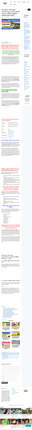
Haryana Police (26, 82)
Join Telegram (28, 425)
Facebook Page (27, 103)
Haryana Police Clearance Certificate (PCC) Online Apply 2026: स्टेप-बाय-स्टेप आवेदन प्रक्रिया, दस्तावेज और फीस (27, 25)
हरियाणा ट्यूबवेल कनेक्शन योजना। (8, 317)
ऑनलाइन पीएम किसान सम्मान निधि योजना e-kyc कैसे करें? (13, 353)
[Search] (29, 10)
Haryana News (26, 81)
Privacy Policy (14, 391)
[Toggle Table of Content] (9, 42)
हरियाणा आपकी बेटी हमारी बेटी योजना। (8, 311)
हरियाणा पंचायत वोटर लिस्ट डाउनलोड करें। (9, 313)
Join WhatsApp (28, 423)
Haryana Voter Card (27, 86)
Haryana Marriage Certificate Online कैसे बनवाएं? (11, 309)
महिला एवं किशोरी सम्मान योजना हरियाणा (8, 315)
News (11, 4)
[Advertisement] (11, 36)
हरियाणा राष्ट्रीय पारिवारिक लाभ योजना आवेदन (9, 308)
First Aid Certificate (27, 66)
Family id (25, 65)
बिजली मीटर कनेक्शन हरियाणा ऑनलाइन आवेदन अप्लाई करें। (11, 314)
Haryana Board (26, 71)
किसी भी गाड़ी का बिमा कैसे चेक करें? (8, 310)
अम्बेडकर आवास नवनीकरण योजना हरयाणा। (9, 312)
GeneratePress (21, 405)
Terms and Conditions (15, 392)
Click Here (10, 137)
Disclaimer (13, 393)
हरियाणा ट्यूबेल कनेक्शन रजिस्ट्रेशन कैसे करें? (11, 354)
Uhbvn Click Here (11, 136)
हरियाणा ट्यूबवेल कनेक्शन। (4, 354)
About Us (13, 388)
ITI (24, 90)
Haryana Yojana (26, 87)
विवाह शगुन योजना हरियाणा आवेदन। (8, 316)
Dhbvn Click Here (11, 134)
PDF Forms (14, 4)
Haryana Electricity (27, 75)
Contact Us (13, 389)
